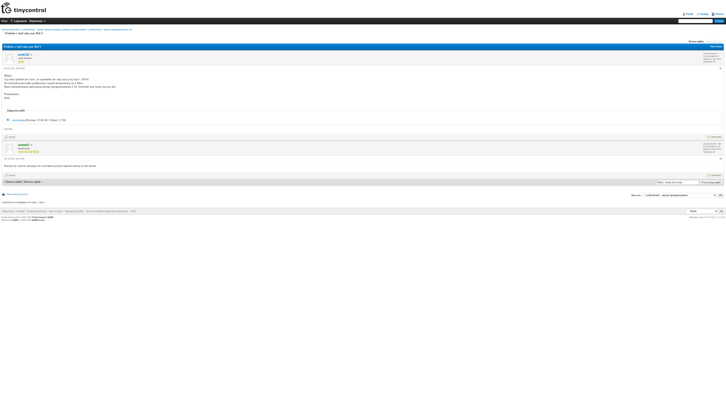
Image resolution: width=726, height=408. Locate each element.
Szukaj (704, 14)
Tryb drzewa (716, 46)
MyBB (15, 220)
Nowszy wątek (32, 181)
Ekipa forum (8, 211)
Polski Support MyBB (43, 217)
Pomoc (719, 14)
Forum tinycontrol (11, 29)
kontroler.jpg (18, 120)
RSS (133, 211)
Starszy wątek (13, 181)
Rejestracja (35, 21)
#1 (721, 68)
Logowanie (20, 21)
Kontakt (21, 211)
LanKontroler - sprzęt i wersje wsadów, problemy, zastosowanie (54, 29)
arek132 (23, 54)
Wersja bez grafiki (74, 211)
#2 (721, 159)
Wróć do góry (56, 211)
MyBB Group (38, 220)
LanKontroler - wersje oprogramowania (108, 29)
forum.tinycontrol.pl (37, 211)
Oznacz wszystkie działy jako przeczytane (107, 211)
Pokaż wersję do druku (17, 194)
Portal (689, 14)
